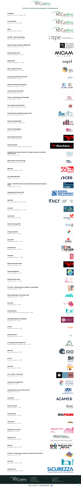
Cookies (62, 481)
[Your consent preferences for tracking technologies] (79, 485)
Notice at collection (33, 485)
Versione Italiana (56, 480)
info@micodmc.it (55, 478)
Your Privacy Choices (44, 485)
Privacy (59, 481)
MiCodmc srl (34, 477)
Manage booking (54, 481)
